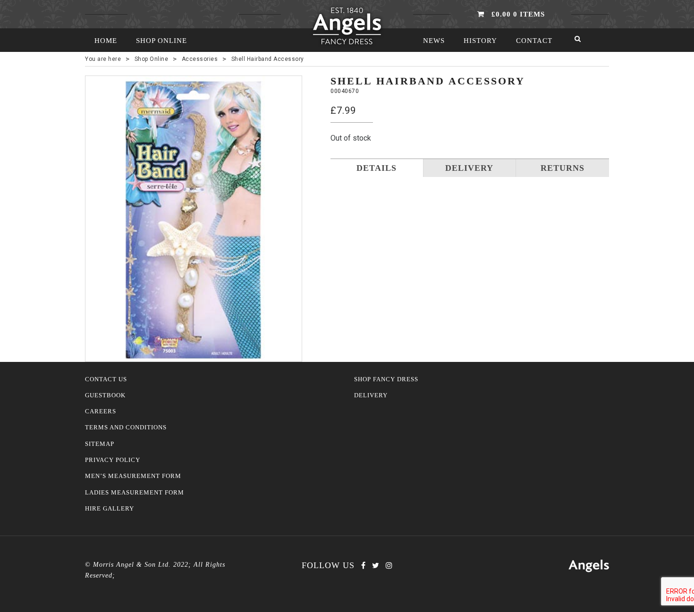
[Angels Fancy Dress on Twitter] (375, 566)
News (434, 40)
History (480, 40)
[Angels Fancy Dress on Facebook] (363, 566)
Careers (100, 411)
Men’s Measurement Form (133, 476)
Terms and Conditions (126, 427)
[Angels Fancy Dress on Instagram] (389, 566)
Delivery (371, 395)
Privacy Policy (112, 460)
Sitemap (99, 444)
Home (105, 40)
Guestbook (105, 395)
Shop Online (161, 40)
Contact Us (106, 379)
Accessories (200, 59)
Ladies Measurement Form (134, 492)
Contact (534, 40)
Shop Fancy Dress (386, 379)
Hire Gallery (109, 508)
